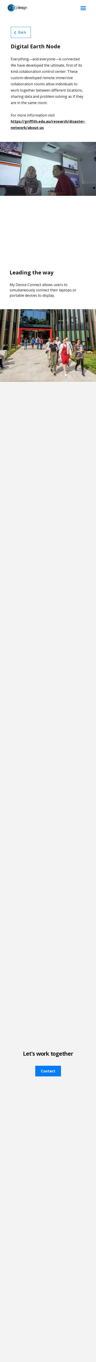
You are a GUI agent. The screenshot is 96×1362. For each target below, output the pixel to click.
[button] (83, 8)
